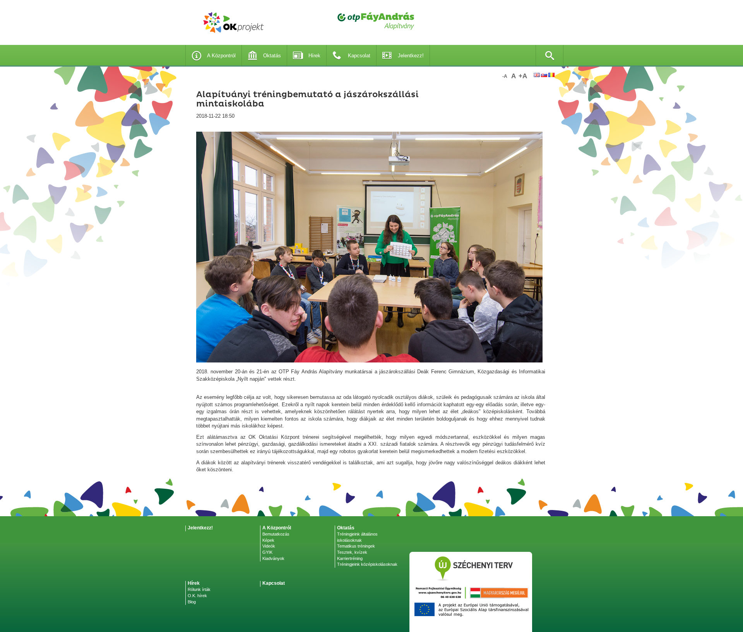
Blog (192, 601)
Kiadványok (273, 558)
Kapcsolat (359, 55)
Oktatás (272, 55)
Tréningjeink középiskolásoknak (367, 564)
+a (523, 76)
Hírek (314, 55)
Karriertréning (350, 558)
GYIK (267, 552)
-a (504, 76)
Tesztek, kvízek (352, 552)
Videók (268, 546)
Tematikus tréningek (356, 546)
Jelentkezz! (411, 55)
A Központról (221, 55)
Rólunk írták (199, 589)
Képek (268, 540)
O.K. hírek (197, 595)
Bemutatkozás (275, 534)
